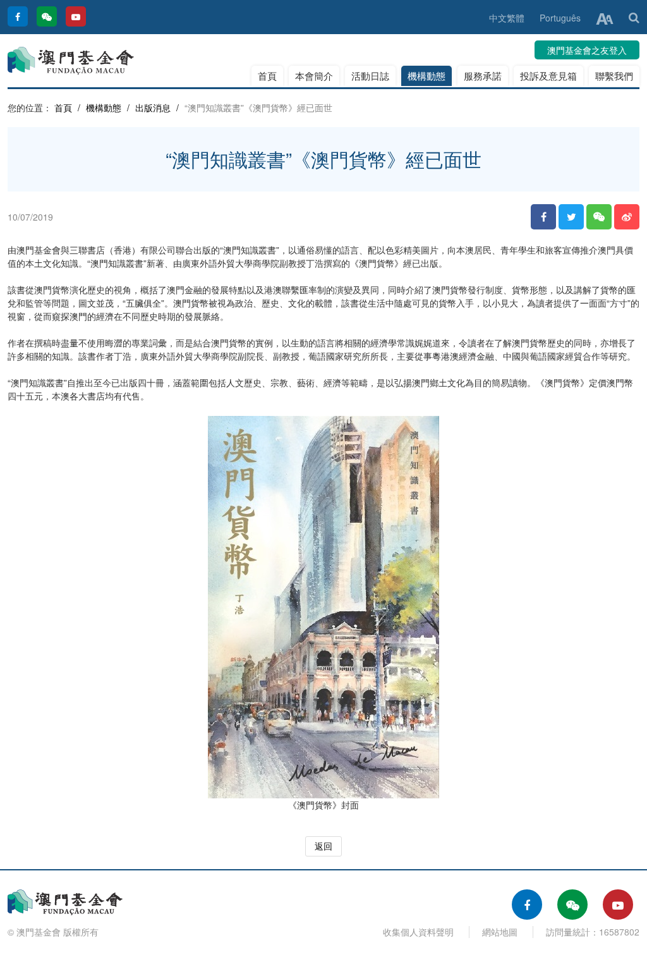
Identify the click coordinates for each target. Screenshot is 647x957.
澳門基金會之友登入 (587, 50)
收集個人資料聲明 (418, 931)
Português (560, 17)
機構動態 (426, 75)
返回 (323, 845)
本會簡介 (314, 75)
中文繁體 (506, 17)
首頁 (267, 75)
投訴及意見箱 (548, 75)
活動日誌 (370, 75)
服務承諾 (483, 75)
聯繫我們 (614, 75)
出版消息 (153, 107)
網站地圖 (499, 931)
